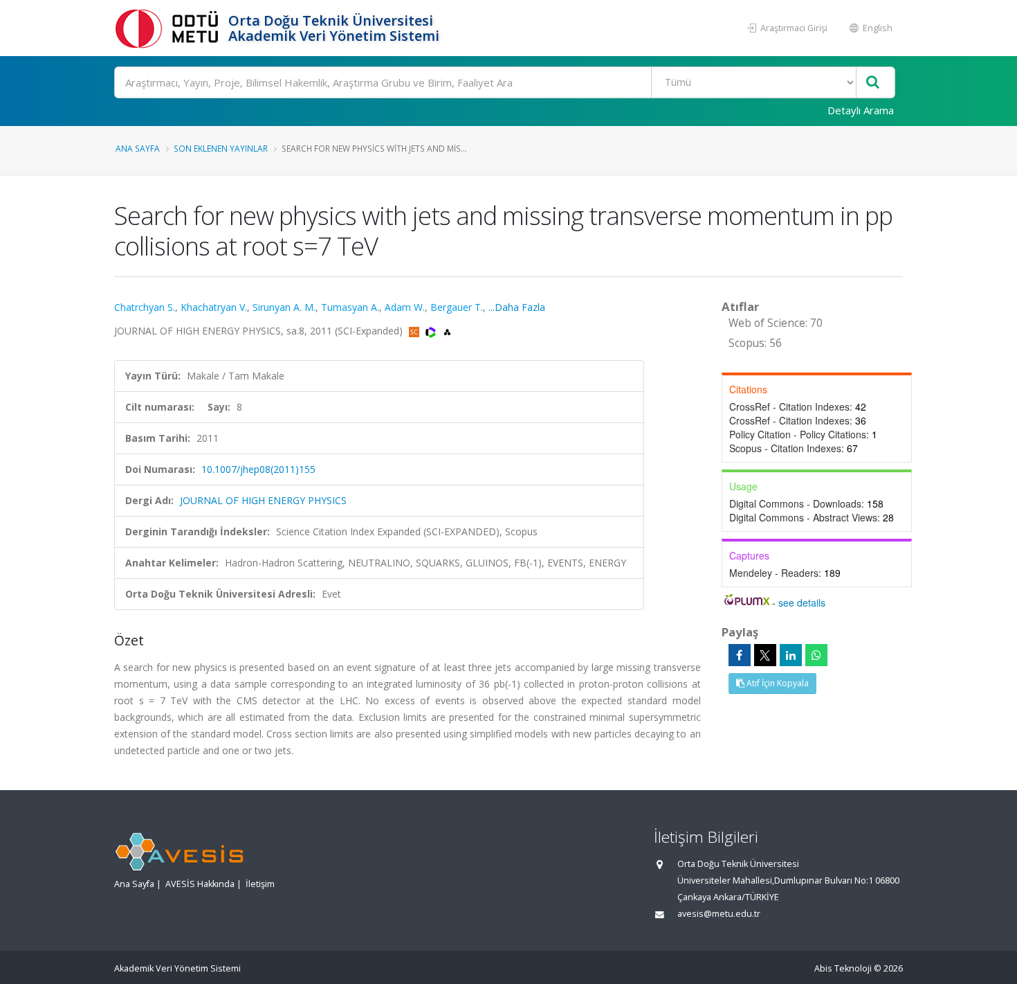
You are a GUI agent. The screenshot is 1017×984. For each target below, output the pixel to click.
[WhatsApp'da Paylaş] (816, 655)
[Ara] (872, 82)
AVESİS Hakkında (200, 884)
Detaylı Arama (860, 110)
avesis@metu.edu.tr (718, 914)
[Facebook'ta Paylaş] (740, 655)
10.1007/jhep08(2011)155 (258, 469)
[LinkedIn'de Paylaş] (791, 655)
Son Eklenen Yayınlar (221, 148)
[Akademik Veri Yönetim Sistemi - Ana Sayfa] (169, 28)
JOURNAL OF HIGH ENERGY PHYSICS (263, 500)
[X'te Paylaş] (765, 655)
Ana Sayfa (138, 148)
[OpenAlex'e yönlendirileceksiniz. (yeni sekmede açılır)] (447, 330)
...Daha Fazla (516, 307)
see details (801, 602)
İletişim (260, 884)
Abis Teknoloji (843, 968)
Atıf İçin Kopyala (776, 683)
